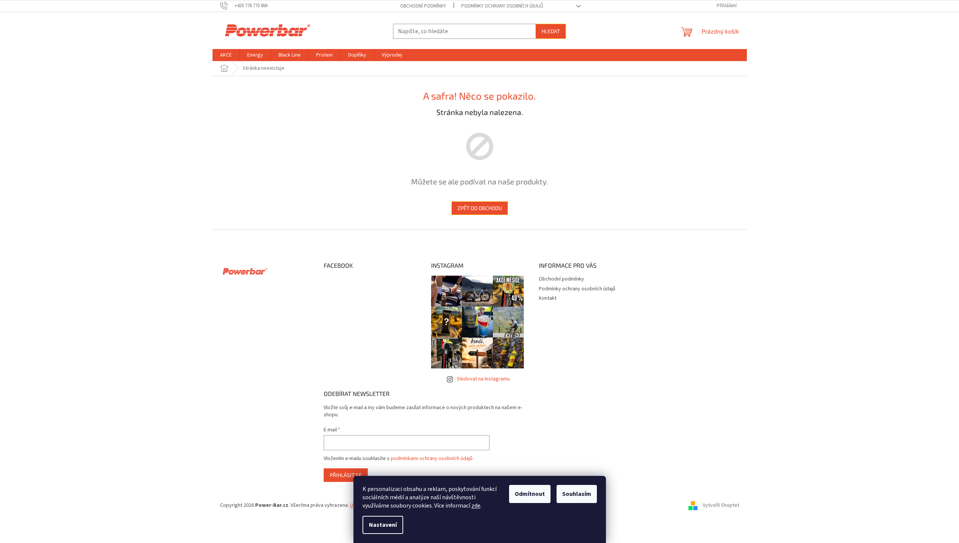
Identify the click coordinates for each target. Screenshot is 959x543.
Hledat (550, 31)
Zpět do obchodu (479, 208)
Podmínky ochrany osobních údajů (502, 6)
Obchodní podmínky (423, 6)
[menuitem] (226, 55)
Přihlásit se (346, 475)
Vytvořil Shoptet (721, 505)
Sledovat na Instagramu (483, 379)
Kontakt (548, 298)
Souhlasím (576, 494)
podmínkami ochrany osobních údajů (432, 458)
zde (475, 506)
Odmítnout (530, 494)
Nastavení (383, 525)
